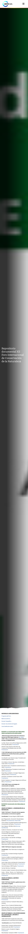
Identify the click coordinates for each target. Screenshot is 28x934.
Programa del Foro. (6, 716)
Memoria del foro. (6, 718)
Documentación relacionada (14, 820)
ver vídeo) (21, 737)
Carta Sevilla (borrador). (7, 726)
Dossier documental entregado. (9, 724)
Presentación (15, 744)
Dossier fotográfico (6, 721)
